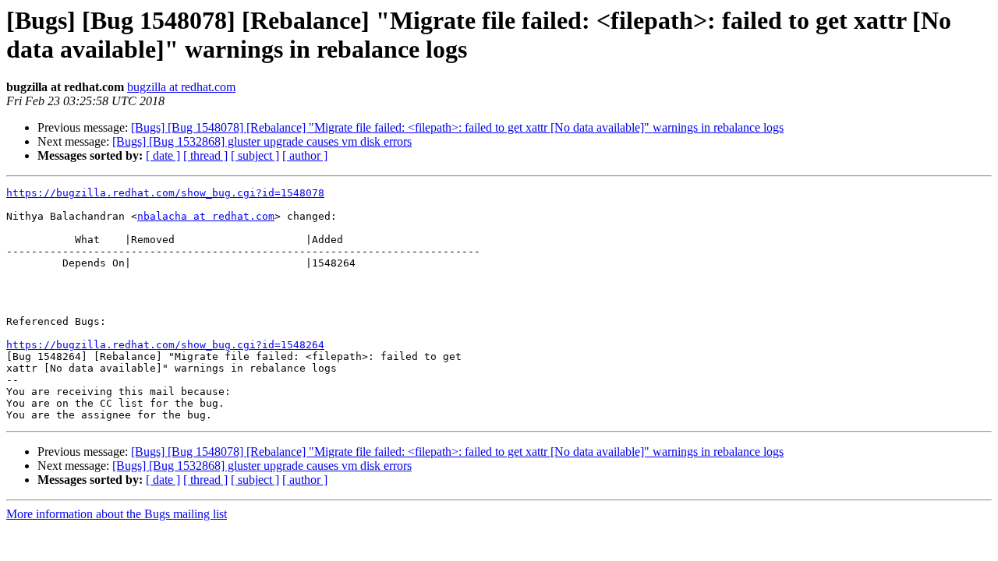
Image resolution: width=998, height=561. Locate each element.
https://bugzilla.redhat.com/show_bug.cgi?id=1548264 (165, 345)
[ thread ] (205, 155)
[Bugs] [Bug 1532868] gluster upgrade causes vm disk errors (262, 141)
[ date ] (163, 155)
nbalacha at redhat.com (205, 216)
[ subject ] (255, 155)
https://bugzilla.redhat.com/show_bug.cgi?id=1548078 (165, 193)
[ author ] (304, 155)
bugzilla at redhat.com (181, 87)
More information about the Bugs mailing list (116, 513)
